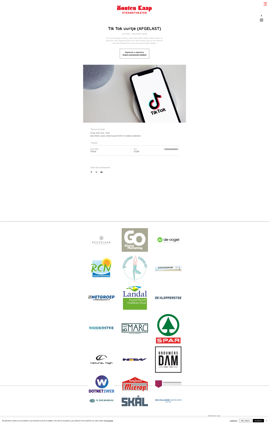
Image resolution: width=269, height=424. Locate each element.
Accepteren (258, 421)
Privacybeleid (108, 421)
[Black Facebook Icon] (261, 16)
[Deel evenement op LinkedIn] (102, 172)
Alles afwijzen (245, 421)
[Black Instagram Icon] (261, 20)
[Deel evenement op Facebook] (91, 172)
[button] (265, 3)
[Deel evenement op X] (96, 172)
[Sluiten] (266, 420)
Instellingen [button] (233, 421)
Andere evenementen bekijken (134, 55)
